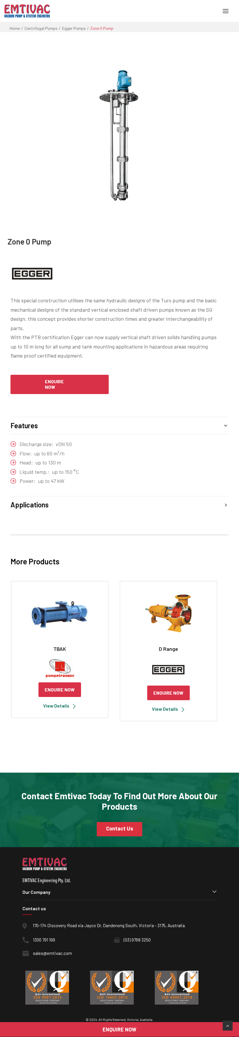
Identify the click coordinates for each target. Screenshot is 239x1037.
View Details (56, 705)
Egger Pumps (74, 28)
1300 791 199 (44, 939)
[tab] (119, 425)
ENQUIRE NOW (60, 689)
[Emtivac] (27, 11)
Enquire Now (54, 384)
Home (15, 28)
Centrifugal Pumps (40, 28)
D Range (168, 649)
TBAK (59, 649)
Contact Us (119, 828)
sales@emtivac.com (52, 953)
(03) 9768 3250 (137, 939)
